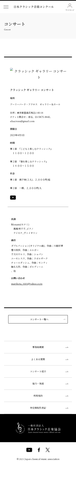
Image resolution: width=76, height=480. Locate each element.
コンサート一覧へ (39, 319)
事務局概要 (38, 347)
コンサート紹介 (38, 371)
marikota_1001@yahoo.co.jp (26, 283)
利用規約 (38, 395)
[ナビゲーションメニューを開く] (6, 7)
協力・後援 (38, 383)
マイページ (69, 10)
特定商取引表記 (38, 407)
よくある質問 (38, 359)
